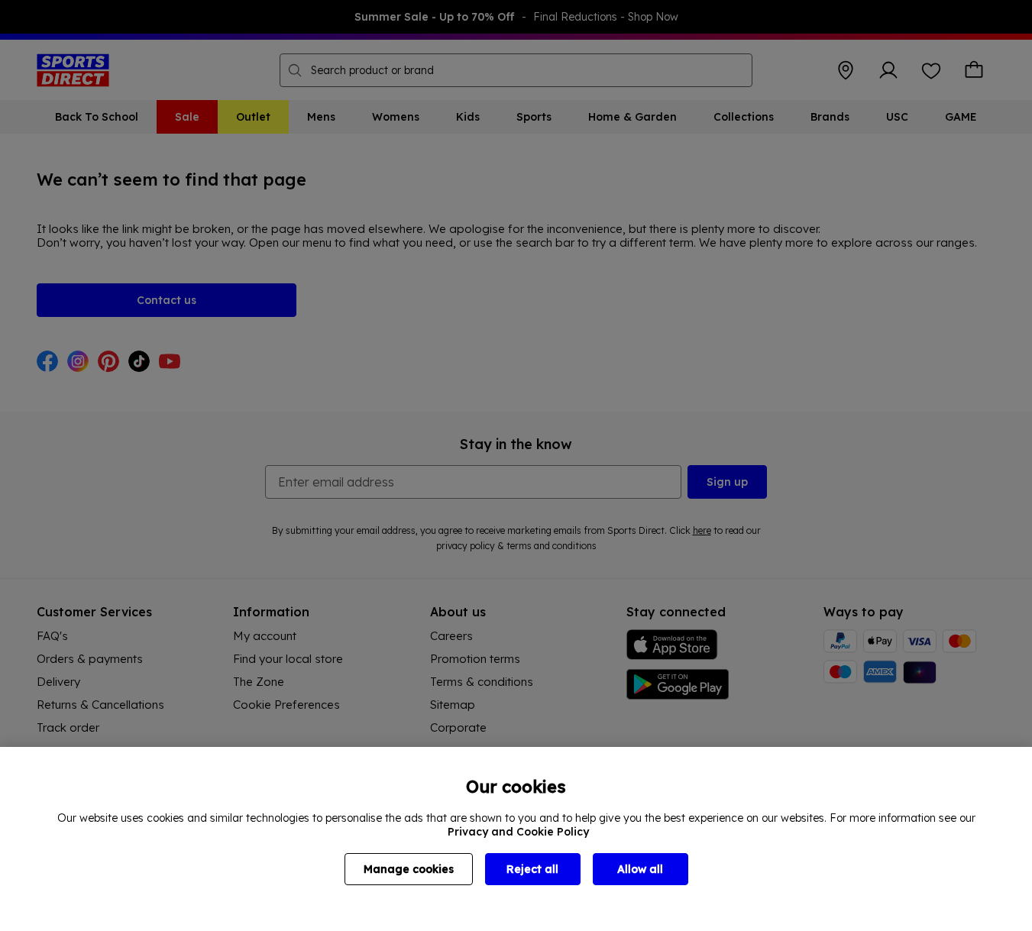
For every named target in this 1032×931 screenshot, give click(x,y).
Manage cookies (409, 869)
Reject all (532, 869)
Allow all (640, 869)
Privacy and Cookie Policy (518, 832)
